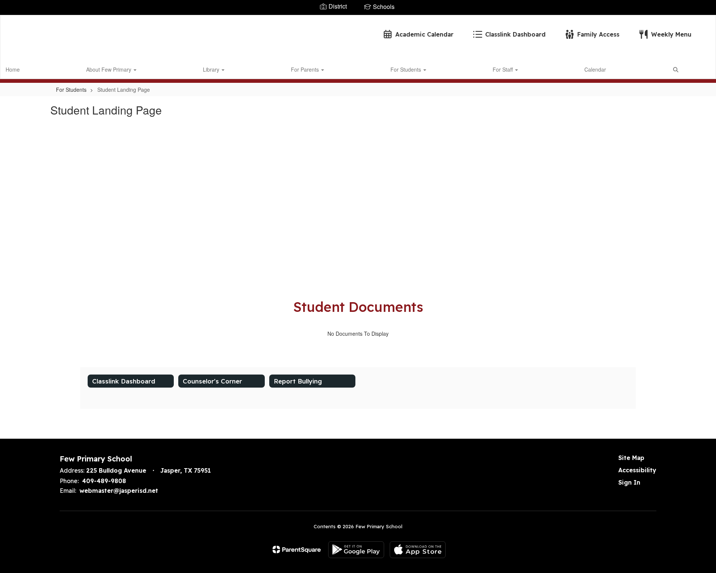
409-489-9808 (104, 481)
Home (13, 69)
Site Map (631, 457)
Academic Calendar (424, 34)
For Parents (305, 69)
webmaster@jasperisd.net (118, 490)
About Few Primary (109, 69)
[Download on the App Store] (418, 549)
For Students (406, 69)
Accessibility (637, 470)
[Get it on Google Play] (356, 549)
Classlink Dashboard (515, 34)
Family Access (598, 34)
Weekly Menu (671, 34)
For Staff (503, 69)
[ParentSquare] (297, 549)
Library (212, 69)
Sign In (629, 482)
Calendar (595, 69)
